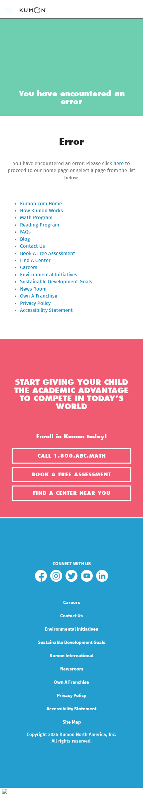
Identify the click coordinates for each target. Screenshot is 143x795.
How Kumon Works (41, 210)
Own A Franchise (38, 296)
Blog (25, 239)
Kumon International (71, 656)
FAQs (25, 231)
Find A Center (35, 260)
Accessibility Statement (46, 310)
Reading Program (39, 224)
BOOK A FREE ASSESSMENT (71, 474)
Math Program (36, 217)
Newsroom (71, 669)
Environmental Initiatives (48, 274)
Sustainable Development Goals (56, 281)
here (118, 163)
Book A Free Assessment (47, 253)
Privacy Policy (35, 303)
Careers (28, 267)
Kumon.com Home (41, 203)
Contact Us (32, 246)
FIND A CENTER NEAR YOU (71, 493)
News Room (33, 289)
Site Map (72, 722)
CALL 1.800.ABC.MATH (72, 456)
